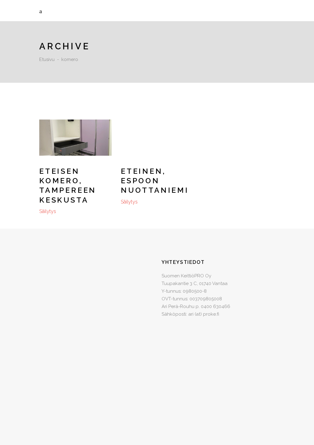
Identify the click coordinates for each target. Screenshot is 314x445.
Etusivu (47, 59)
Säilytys (47, 211)
